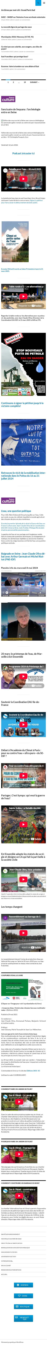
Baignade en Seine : (11, 553)
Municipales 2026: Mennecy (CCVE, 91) (17, 37)
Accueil (4, 1274)
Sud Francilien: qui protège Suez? (14, 56)
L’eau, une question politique (16, 510)
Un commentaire (20, 69)
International (7, 1261)
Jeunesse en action (8, 1256)
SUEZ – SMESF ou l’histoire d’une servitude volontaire (23, 17)
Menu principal (44, 3)
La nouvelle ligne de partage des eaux (16, 27)
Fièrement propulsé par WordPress (12, 1342)
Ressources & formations (11, 1270)
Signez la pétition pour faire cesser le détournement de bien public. (22, 201)
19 (25, 82)
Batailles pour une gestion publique (15, 1248)
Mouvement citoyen (9, 1252)
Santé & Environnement (10, 1234)
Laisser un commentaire (22, 20)
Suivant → (34, 82)
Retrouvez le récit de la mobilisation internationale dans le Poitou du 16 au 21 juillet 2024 (23, 475)
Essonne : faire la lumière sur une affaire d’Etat (20, 66)
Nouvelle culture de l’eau (11, 1239)
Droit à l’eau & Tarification (11, 1243)
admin (12, 20)
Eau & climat (6, 1265)
